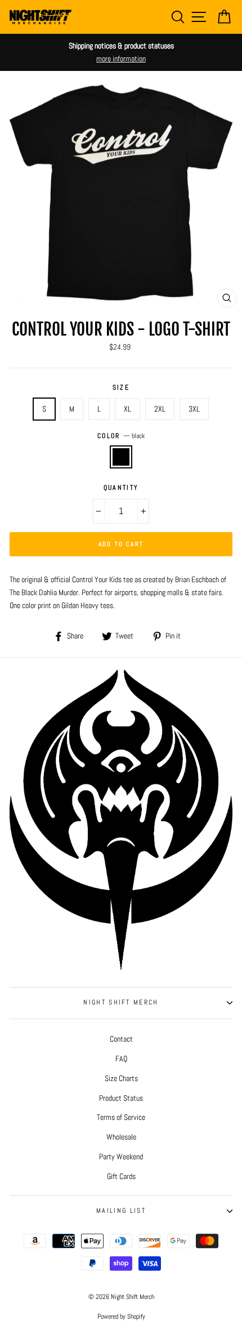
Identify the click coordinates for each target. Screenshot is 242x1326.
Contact (121, 1039)
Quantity (121, 488)
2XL (159, 409)
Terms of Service (121, 1117)
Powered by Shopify (121, 1316)
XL (127, 409)
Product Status (121, 1098)
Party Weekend (121, 1156)
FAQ (121, 1058)
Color (121, 436)
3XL (194, 409)
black (121, 457)
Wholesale (121, 1137)
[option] (121, 52)
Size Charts (121, 1078)
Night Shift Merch (120, 1002)
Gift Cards (121, 1176)
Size (121, 387)
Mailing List (121, 1211)
